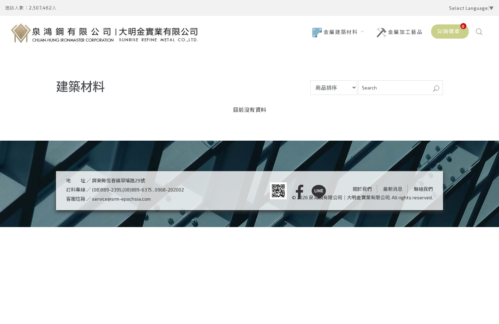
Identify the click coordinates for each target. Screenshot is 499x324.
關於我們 (362, 189)
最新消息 (392, 189)
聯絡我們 (423, 189)
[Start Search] (436, 89)
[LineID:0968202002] (319, 192)
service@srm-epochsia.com (121, 199)
